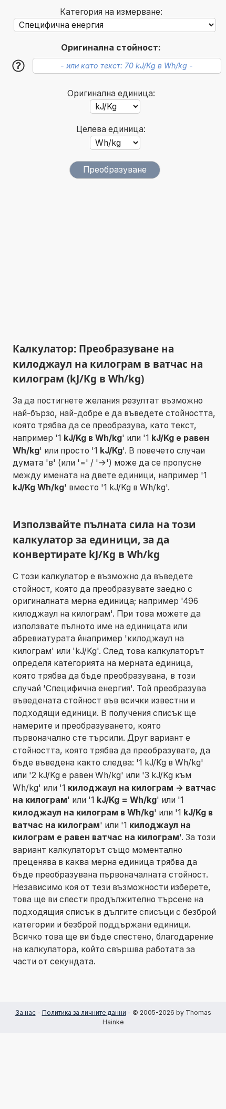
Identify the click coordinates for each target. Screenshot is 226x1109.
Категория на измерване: (111, 12)
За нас (25, 1012)
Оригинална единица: (111, 93)
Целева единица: (111, 129)
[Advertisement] (115, 260)
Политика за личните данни (84, 1012)
